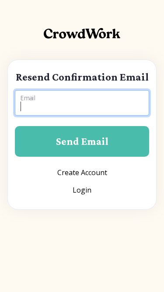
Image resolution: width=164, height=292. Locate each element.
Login (82, 190)
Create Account (82, 172)
